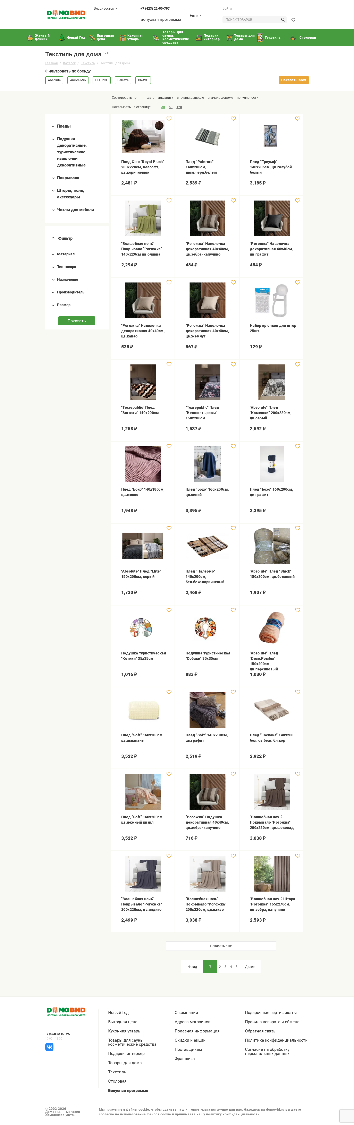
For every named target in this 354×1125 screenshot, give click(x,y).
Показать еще (221, 946)
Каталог (69, 63)
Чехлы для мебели (75, 209)
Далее (249, 967)
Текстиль (88, 63)
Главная (51, 63)
